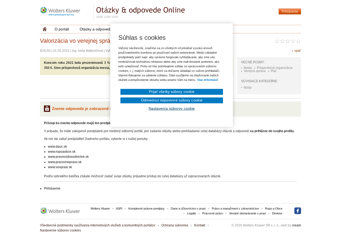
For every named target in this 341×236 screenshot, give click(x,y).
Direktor (277, 213)
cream (296, 225)
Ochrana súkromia (174, 225)
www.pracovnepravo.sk (65, 162)
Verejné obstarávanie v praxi (247, 213)
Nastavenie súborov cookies (60, 230)
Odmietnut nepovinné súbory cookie (171, 100)
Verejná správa (255, 71)
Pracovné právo (212, 213)
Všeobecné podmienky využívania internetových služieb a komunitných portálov (97, 225)
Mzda (248, 68)
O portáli (62, 29)
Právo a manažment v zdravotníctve (235, 208)
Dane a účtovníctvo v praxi (188, 208)
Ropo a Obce (273, 208)
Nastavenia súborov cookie (172, 108)
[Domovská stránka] (45, 29)
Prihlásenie (290, 11)
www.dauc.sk (57, 146)
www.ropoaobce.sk (61, 152)
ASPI (119, 208)
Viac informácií (207, 79)
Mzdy (247, 87)
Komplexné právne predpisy (146, 208)
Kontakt (199, 225)
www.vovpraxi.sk (60, 167)
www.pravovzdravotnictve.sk (68, 157)
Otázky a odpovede (96, 29)
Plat (273, 71)
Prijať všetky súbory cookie (172, 91)
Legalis (191, 213)
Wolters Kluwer (100, 208)
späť (297, 51)
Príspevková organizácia (275, 68)
